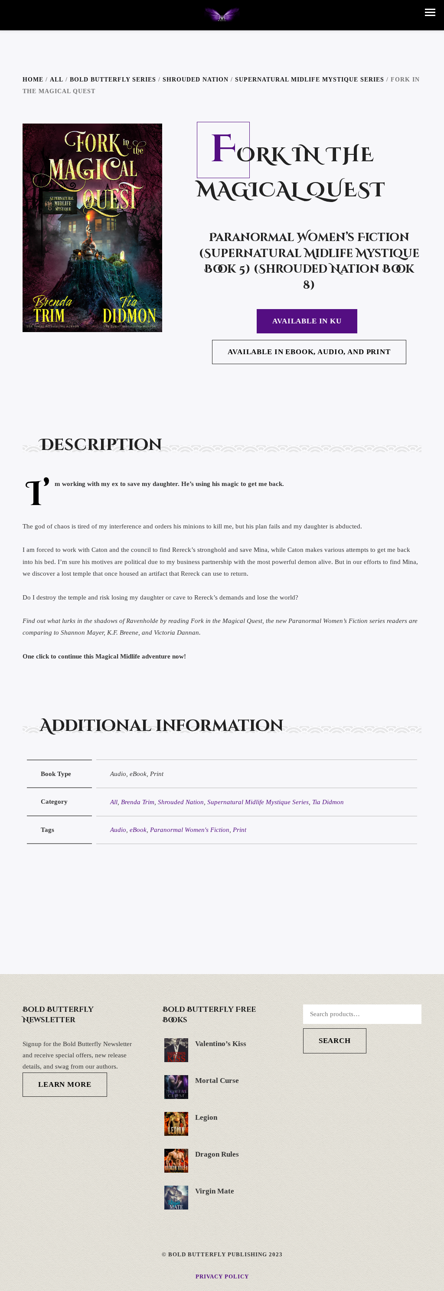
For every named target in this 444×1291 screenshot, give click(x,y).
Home (33, 79)
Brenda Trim (137, 802)
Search (335, 1041)
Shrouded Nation (196, 79)
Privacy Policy (222, 1276)
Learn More (64, 1084)
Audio (118, 829)
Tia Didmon (328, 802)
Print (239, 829)
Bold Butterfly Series (113, 79)
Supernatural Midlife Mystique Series (309, 79)
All (56, 79)
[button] (430, 12)
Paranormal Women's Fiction (189, 829)
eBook (138, 829)
